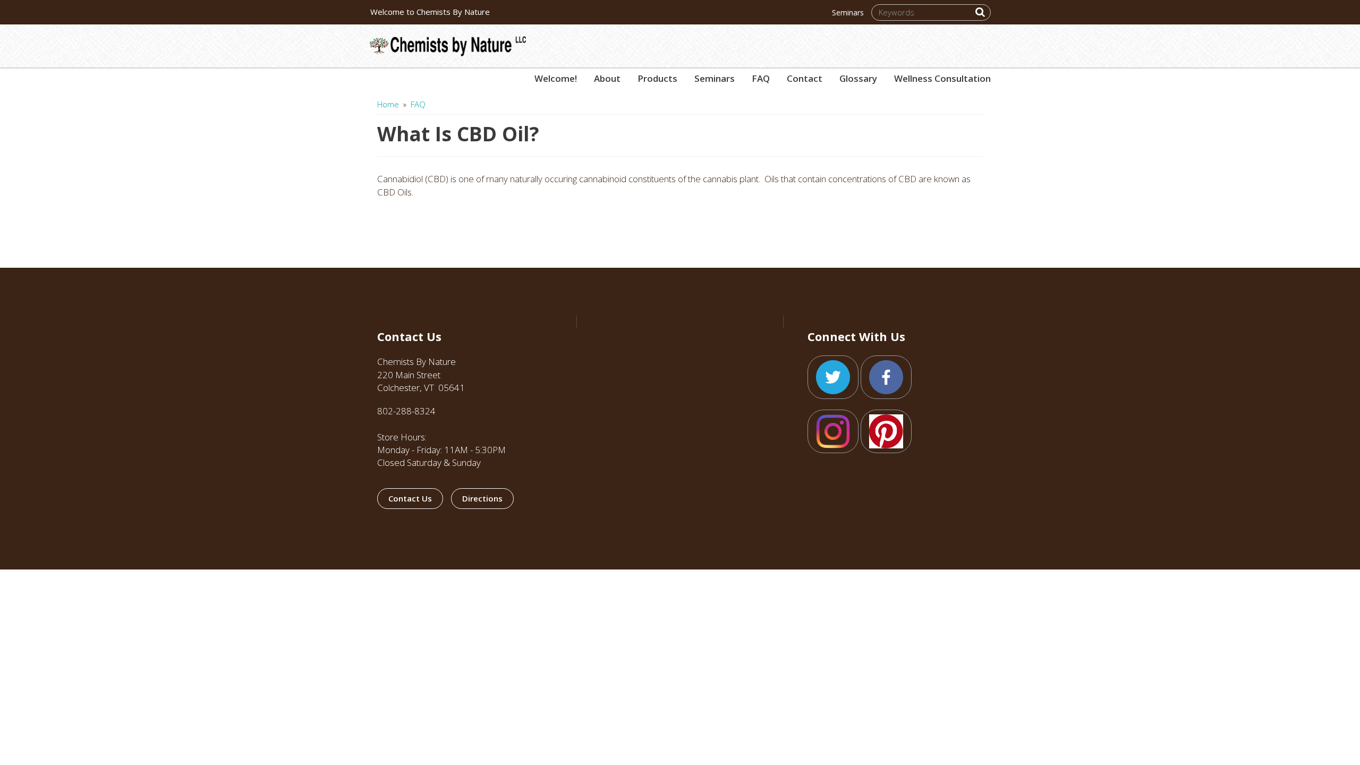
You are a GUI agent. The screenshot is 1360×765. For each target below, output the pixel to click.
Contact (804, 78)
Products (657, 73)
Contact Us (410, 498)
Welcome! (555, 78)
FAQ (761, 73)
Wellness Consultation (942, 78)
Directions (482, 498)
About (607, 73)
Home (388, 104)
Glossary (858, 78)
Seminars (848, 12)
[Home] (452, 40)
